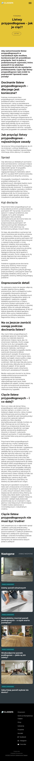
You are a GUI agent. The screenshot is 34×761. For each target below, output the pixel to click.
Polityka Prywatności (17, 753)
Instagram (23, 740)
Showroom (21, 712)
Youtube (23, 744)
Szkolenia (21, 726)
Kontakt (20, 733)
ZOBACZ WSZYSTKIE (26, 554)
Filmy (19, 722)
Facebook (22, 737)
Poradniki (21, 729)
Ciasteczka (17, 751)
